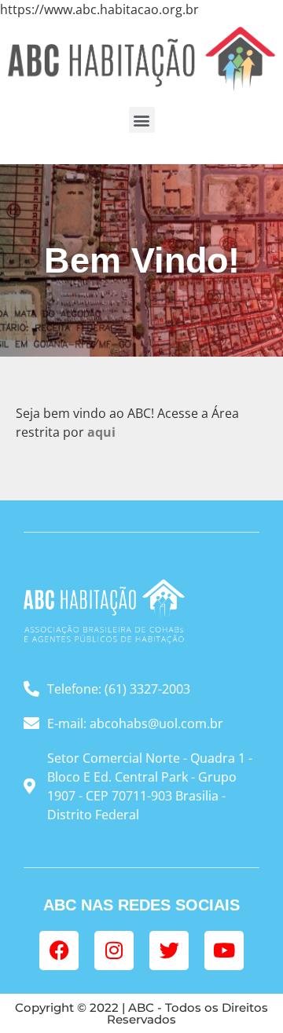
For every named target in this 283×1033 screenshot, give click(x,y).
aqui (101, 432)
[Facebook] (59, 950)
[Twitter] (169, 950)
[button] (142, 120)
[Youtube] (224, 950)
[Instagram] (114, 950)
